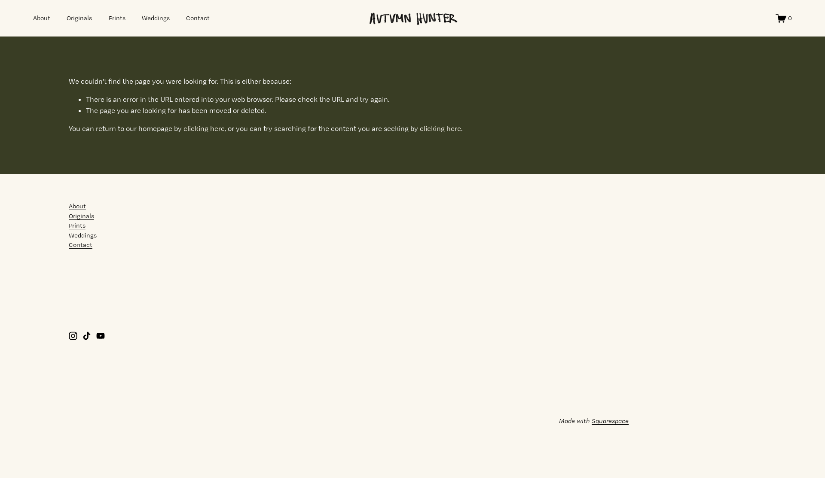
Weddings (156, 18)
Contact (198, 18)
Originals (79, 18)
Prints (117, 18)
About (41, 18)
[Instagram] (73, 336)
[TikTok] (86, 336)
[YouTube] (100, 336)
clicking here (204, 128)
